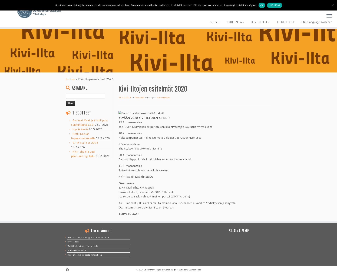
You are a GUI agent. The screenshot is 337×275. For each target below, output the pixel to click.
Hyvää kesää (80, 129)
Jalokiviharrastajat (152, 269)
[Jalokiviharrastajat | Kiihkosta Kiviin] (39, 11)
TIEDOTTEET (285, 22)
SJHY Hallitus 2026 (85, 143)
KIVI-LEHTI (259, 22)
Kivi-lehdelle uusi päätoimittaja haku (85, 254)
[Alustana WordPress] (174, 269)
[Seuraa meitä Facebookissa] (68, 270)
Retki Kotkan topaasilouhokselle (83, 246)
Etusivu (70, 79)
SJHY (214, 22)
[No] (332, 5)
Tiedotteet (139, 97)
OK (262, 5)
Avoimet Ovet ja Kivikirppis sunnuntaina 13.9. (89, 237)
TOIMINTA (235, 22)
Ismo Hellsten (163, 97)
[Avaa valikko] (329, 16)
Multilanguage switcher (316, 22)
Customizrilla (195, 269)
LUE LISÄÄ (274, 5)
